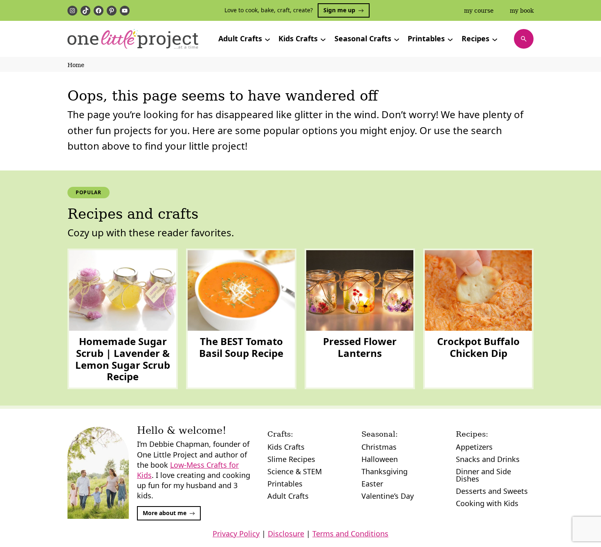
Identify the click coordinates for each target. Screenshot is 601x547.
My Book (522, 10)
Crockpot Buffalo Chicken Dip (478, 347)
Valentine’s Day (387, 496)
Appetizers (474, 447)
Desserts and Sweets (492, 491)
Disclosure (286, 533)
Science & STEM (294, 471)
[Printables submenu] (450, 39)
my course (478, 10)
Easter (372, 483)
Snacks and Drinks (488, 459)
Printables (285, 483)
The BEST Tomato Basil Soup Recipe (241, 347)
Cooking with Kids (487, 503)
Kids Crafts (286, 447)
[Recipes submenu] (495, 39)
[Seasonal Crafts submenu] (396, 39)
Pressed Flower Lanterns (360, 347)
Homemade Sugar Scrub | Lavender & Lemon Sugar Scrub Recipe (122, 359)
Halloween (379, 459)
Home (75, 65)
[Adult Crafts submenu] (267, 39)
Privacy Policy (236, 533)
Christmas (379, 447)
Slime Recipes (291, 459)
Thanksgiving (384, 471)
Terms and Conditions (350, 533)
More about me (164, 513)
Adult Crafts (288, 496)
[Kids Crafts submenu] (323, 39)
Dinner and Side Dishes (483, 475)
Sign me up (339, 10)
